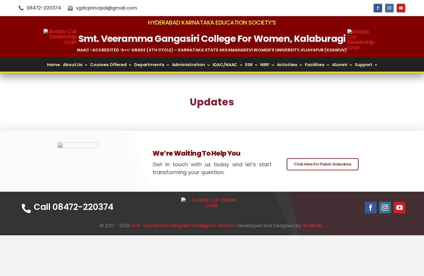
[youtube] (401, 8)
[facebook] (378, 8)
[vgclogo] (361, 31)
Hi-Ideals (312, 225)
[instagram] (389, 8)
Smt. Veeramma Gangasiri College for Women (183, 225)
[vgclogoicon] (212, 200)
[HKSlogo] (60, 31)
